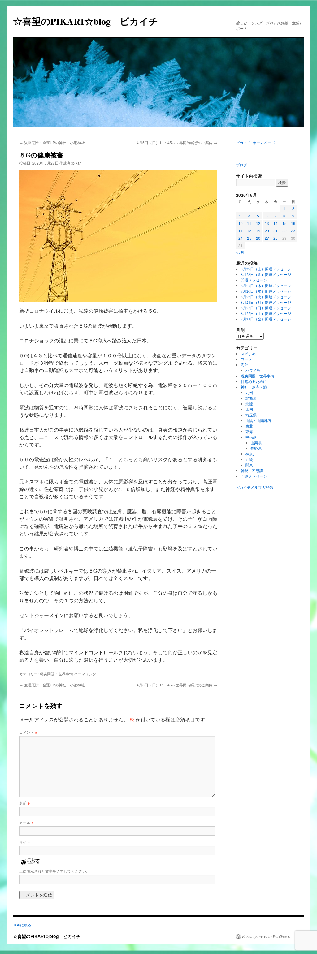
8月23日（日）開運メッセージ (266, 307)
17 (240, 230)
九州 (249, 392)
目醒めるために (254, 381)
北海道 (251, 398)
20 (267, 230)
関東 (249, 464)
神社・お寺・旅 (254, 387)
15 (284, 223)
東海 (249, 431)
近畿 (249, 459)
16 (293, 223)
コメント (28, 732)
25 (249, 238)
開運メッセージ (254, 279)
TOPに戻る (22, 924)
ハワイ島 (252, 370)
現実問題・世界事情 (56, 673)
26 (258, 238)
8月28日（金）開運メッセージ (266, 274)
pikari (77, 162)
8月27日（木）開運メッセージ (266, 285)
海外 (244, 364)
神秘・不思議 (252, 470)
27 (267, 238)
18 (249, 230)
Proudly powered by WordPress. (266, 936)
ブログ (241, 164)
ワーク (246, 359)
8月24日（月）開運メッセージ (266, 302)
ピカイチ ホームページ (255, 142)
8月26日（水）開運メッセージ (266, 291)
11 (249, 223)
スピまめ (248, 353)
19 (258, 230)
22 (284, 230)
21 (275, 230)
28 (275, 238)
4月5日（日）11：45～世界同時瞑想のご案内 (177, 142)
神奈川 (251, 453)
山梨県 (256, 442)
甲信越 (251, 437)
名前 (24, 803)
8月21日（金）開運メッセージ (266, 318)
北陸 (249, 403)
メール (26, 822)
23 (293, 230)
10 (240, 223)
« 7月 (240, 252)
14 (275, 223)
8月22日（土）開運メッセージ (266, 313)
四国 (249, 409)
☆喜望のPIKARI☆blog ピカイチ (90, 21)
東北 (249, 425)
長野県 (256, 448)
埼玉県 (251, 414)
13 (267, 223)
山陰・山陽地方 (258, 420)
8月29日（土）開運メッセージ (266, 268)
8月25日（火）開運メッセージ (266, 296)
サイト (24, 841)
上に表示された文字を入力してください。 (54, 871)
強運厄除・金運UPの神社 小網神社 (52, 142)
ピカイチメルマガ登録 (254, 487)
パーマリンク (85, 673)
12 (258, 223)
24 (240, 238)
